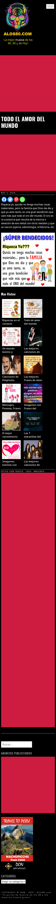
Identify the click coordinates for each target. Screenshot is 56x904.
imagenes (39, 471)
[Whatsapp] (22, 199)
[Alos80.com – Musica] (18, 47)
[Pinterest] (16, 199)
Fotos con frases (12, 471)
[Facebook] (4, 199)
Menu (50, 6)
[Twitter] (10, 199)
